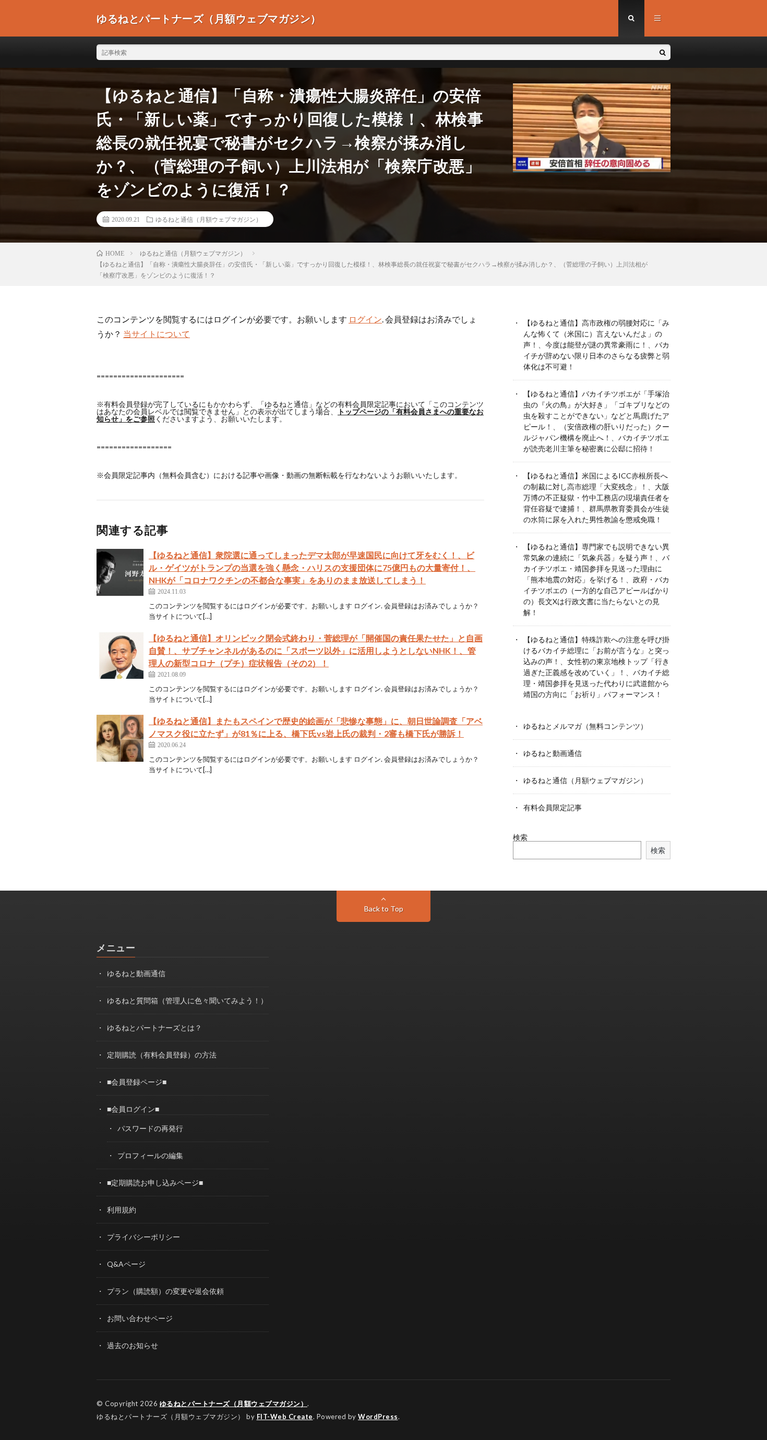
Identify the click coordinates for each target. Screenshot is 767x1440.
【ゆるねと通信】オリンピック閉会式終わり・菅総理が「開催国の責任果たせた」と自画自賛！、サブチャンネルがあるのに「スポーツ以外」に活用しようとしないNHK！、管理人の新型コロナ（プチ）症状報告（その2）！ (316, 650)
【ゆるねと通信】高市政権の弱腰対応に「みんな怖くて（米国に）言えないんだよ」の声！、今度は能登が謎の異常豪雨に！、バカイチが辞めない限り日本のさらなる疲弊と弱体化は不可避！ (596, 344)
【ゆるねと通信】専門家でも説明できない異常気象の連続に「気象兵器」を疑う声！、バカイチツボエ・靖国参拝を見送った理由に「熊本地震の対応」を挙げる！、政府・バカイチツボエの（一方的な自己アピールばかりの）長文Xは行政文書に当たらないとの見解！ (596, 579)
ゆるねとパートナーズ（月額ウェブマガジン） (234, 1403)
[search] (662, 52)
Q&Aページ (126, 1263)
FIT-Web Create (285, 1416)
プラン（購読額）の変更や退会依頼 (165, 1291)
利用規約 (121, 1209)
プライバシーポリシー (143, 1236)
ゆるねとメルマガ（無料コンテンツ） (585, 726)
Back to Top (383, 908)
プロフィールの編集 (150, 1155)
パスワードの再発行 (150, 1128)
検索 (520, 837)
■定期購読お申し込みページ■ (155, 1182)
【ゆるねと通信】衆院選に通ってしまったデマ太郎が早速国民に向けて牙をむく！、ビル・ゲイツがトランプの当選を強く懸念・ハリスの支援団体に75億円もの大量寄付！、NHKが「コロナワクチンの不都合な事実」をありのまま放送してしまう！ (312, 567)
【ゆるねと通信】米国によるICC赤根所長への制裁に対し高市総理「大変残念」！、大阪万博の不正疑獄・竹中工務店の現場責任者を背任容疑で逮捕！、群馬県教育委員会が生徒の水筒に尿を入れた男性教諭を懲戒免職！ (596, 497)
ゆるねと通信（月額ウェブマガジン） (208, 219)
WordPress (378, 1416)
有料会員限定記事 (552, 807)
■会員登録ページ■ (136, 1081)
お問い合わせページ (140, 1318)
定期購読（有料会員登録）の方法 (162, 1054)
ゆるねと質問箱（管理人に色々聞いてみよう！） (187, 1000)
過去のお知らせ (132, 1345)
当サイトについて (156, 334)
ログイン (365, 319)
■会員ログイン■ (133, 1109)
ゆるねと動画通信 (552, 753)
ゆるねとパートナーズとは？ (154, 1027)
